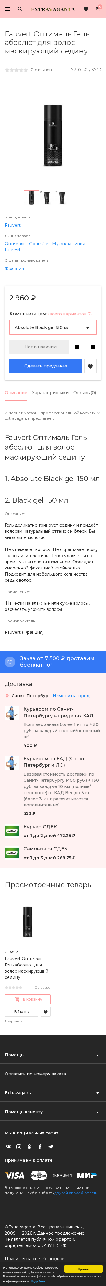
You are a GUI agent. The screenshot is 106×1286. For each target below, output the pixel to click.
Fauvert (13, 225)
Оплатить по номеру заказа (35, 1074)
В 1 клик (21, 1011)
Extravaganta (18, 1092)
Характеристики (50, 392)
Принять (83, 1269)
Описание (16, 392)
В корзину (32, 999)
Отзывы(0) (84, 392)
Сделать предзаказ (45, 366)
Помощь (14, 1055)
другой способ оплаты (76, 1193)
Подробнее (38, 1281)
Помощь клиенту (24, 1111)
